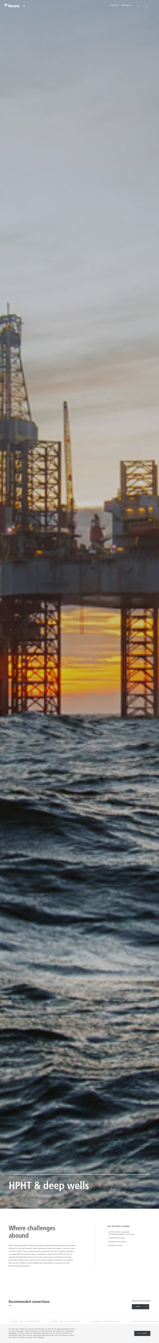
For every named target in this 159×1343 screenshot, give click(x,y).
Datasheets (126, 5)
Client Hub (114, 5)
